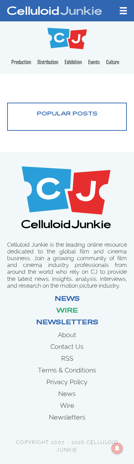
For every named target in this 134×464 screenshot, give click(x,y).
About (67, 335)
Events (94, 63)
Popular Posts (67, 114)
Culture (112, 63)
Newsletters (67, 322)
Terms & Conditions (67, 370)
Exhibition (73, 63)
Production (21, 63)
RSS (67, 358)
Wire (67, 311)
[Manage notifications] (117, 448)
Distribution (48, 63)
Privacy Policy (67, 382)
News (67, 299)
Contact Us (67, 346)
